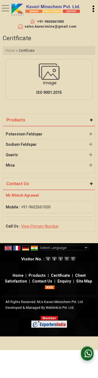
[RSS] (50, 287)
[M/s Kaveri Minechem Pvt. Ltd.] (45, 10)
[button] (40, 226)
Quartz (12, 155)
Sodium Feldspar (21, 144)
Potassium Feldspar (24, 134)
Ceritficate (60, 275)
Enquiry (64, 281)
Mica (10, 165)
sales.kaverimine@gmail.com (50, 26)
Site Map (84, 281)
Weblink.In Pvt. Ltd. (60, 308)
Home (10, 50)
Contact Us (42, 281)
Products (15, 120)
